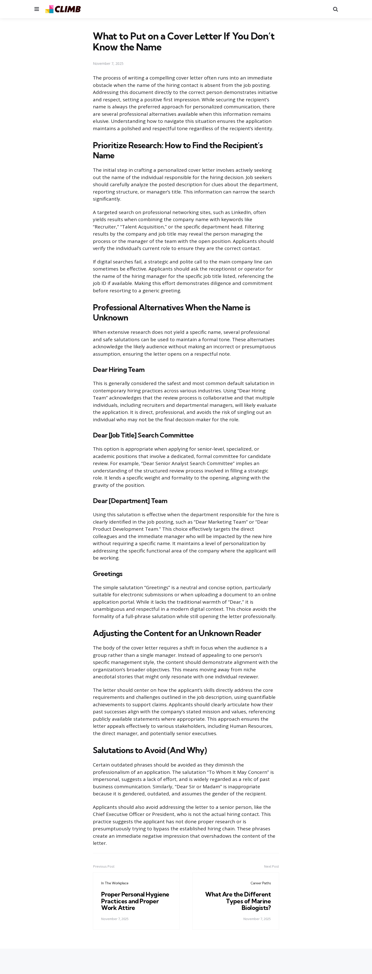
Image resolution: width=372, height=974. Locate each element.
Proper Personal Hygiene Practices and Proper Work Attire (135, 900)
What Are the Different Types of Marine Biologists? (238, 900)
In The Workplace (115, 883)
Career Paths (261, 883)
